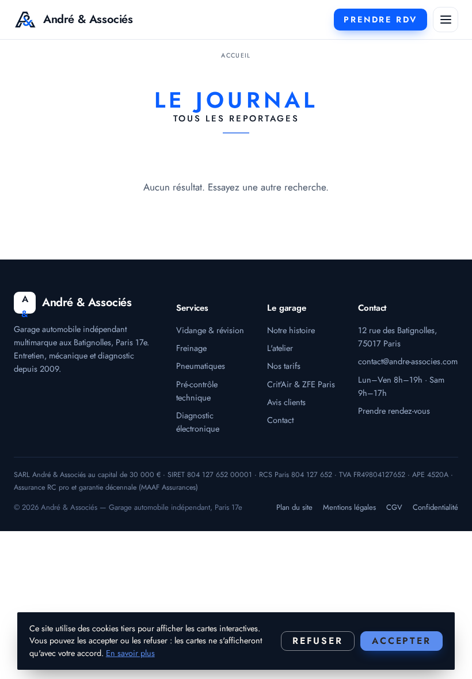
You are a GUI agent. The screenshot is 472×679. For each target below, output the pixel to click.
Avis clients (286, 402)
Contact (280, 420)
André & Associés (88, 19)
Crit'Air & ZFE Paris (301, 384)
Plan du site (294, 507)
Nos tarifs (283, 366)
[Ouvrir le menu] (445, 19)
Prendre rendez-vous (394, 411)
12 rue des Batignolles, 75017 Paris (397, 336)
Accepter (401, 640)
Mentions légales (349, 507)
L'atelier (280, 348)
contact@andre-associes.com (408, 361)
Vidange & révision (210, 330)
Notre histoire (291, 330)
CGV (394, 507)
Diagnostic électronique (197, 421)
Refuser (317, 640)
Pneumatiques (200, 366)
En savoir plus (130, 653)
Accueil (235, 55)
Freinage (191, 348)
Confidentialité (435, 507)
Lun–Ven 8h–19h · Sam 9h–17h (401, 386)
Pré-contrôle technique (197, 390)
